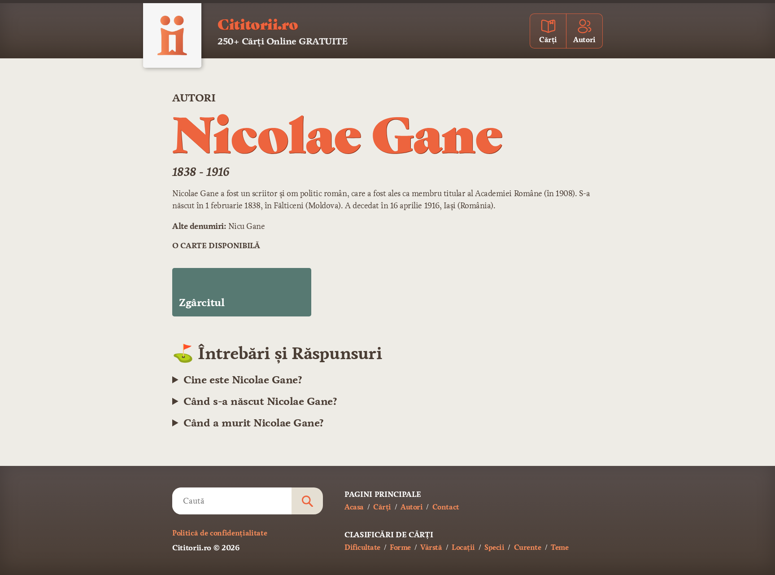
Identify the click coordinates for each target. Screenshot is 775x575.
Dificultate (362, 547)
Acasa (354, 507)
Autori (193, 98)
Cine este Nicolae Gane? (242, 379)
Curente (527, 547)
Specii (494, 547)
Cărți (382, 507)
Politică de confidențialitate (219, 533)
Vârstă (431, 547)
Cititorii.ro (258, 23)
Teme (559, 547)
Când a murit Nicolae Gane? (253, 423)
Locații (463, 547)
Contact (445, 507)
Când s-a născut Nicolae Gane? (260, 401)
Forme (400, 547)
